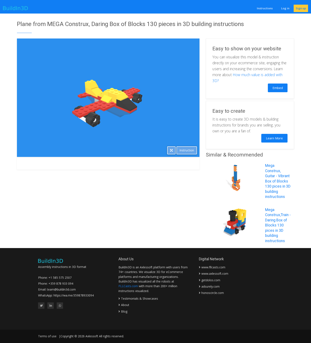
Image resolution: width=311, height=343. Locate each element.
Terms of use (47, 336)
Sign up (301, 8)
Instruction (186, 150)
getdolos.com (210, 280)
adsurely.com (210, 286)
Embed (277, 88)
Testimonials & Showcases (139, 298)
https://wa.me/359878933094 (74, 295)
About (125, 305)
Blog (124, 311)
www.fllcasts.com (213, 267)
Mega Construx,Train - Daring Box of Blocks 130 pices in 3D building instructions (278, 225)
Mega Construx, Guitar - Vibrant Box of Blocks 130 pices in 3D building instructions (277, 181)
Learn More (274, 138)
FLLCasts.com (128, 286)
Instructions (265, 8)
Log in (285, 8)
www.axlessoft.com (214, 274)
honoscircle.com (212, 293)
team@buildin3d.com (61, 289)
